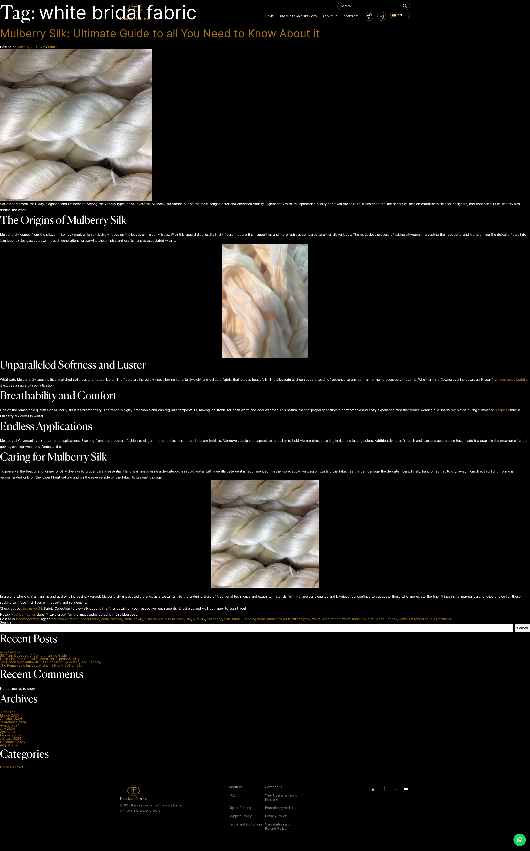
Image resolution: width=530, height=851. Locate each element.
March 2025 (9, 715)
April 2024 (8, 732)
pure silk (199, 619)
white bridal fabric (326, 619)
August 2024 (9, 725)
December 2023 (12, 742)
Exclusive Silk (33, 608)
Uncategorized (27, 619)
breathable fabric (65, 619)
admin (52, 47)
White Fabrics (386, 619)
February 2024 (11, 735)
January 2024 (10, 738)
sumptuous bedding (514, 380)
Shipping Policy (240, 816)
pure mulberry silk (178, 619)
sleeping (501, 410)
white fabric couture (358, 619)
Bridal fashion (111, 619)
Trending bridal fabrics (260, 619)
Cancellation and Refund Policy (278, 826)
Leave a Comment (437, 619)
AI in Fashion (10, 652)
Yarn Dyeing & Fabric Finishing (281, 797)
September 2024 (13, 722)
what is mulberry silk (294, 619)
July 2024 (7, 728)
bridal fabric (89, 619)
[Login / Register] (381, 16)
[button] (519, 840)
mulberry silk (153, 619)
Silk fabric (214, 619)
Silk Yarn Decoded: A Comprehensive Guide (33, 655)
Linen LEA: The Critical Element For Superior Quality (40, 659)
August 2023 (9, 745)
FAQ (232, 795)
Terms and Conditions (246, 824)
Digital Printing (240, 808)
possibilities (193, 441)
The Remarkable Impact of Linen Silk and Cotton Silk (41, 665)
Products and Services (298, 16)
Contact (350, 16)
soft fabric (232, 619)
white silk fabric (411, 619)
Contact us (273, 787)
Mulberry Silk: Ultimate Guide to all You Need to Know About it (160, 33)
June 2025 (8, 712)
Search (5, 622)
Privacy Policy (276, 816)
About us (330, 16)
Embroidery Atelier (279, 808)
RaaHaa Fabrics (23, 614)
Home (269, 16)
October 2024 (11, 718)
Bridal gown (133, 619)
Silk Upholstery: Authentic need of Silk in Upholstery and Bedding (50, 662)
